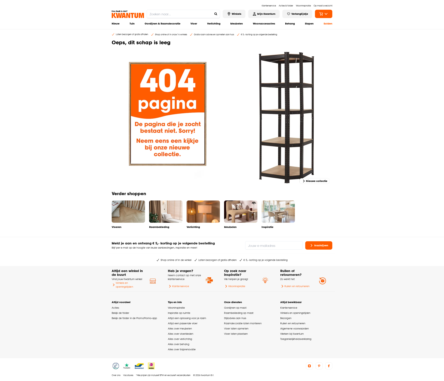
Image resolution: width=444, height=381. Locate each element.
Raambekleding (159, 226)
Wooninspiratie (236, 286)
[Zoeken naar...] (216, 14)
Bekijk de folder (120, 312)
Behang (290, 23)
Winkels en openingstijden (124, 284)
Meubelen (236, 23)
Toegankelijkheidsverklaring (295, 338)
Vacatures (128, 375)
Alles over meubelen (180, 328)
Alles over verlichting (180, 338)
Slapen (309, 23)
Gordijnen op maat (235, 307)
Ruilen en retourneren (296, 286)
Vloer (193, 23)
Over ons (116, 375)
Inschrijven (321, 245)
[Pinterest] (319, 365)
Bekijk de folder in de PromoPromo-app (134, 318)
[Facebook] (328, 365)
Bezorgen (285, 318)
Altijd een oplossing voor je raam (187, 318)
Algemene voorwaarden (294, 328)
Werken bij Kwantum (292, 333)
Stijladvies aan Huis (235, 318)
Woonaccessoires (264, 23)
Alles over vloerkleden (180, 333)
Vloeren (116, 226)
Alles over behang (178, 344)
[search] (183, 14)
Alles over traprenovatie (182, 349)
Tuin (132, 23)
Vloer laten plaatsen (236, 333)
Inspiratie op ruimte (179, 312)
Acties (115, 307)
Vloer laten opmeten (236, 328)
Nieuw (115, 23)
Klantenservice (180, 286)
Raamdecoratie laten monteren (243, 323)
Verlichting (213, 23)
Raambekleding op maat (238, 312)
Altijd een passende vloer (182, 323)
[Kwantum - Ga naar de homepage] (128, 14)
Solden (328, 23)
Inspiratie (267, 226)
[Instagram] (309, 365)
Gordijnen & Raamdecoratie (162, 23)
